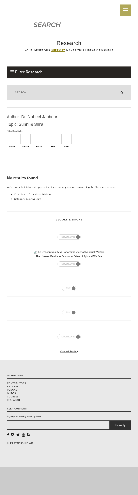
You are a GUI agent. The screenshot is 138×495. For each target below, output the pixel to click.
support (58, 50)
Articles (13, 386)
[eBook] (39, 139)
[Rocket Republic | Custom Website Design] (69, 481)
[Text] (53, 139)
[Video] (66, 139)
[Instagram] (12, 435)
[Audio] (12, 139)
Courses (13, 396)
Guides (11, 393)
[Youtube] (23, 435)
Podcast (13, 389)
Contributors (16, 383)
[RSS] (28, 435)
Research (13, 400)
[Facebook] (8, 435)
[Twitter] (18, 435)
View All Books (68, 351)
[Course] (25, 139)
